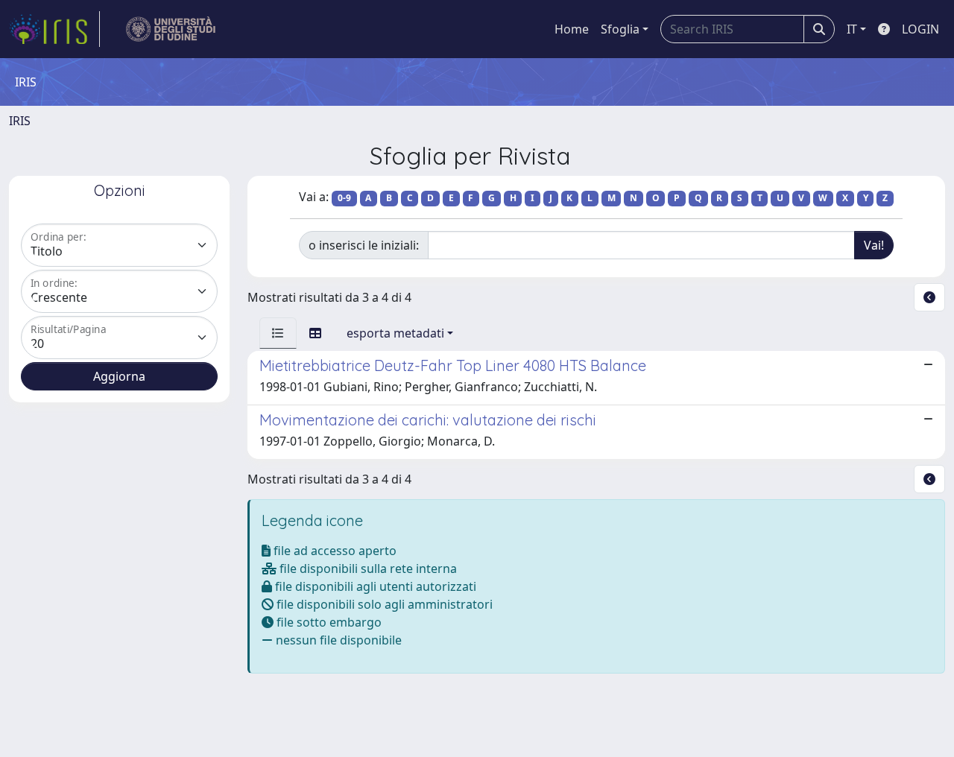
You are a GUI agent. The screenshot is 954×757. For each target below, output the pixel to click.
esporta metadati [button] (395, 333)
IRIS (20, 121)
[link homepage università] (171, 29)
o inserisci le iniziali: (364, 245)
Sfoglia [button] (620, 29)
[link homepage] (54, 29)
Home (572, 29)
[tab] (278, 333)
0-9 (344, 197)
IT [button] (852, 29)
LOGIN (920, 29)
